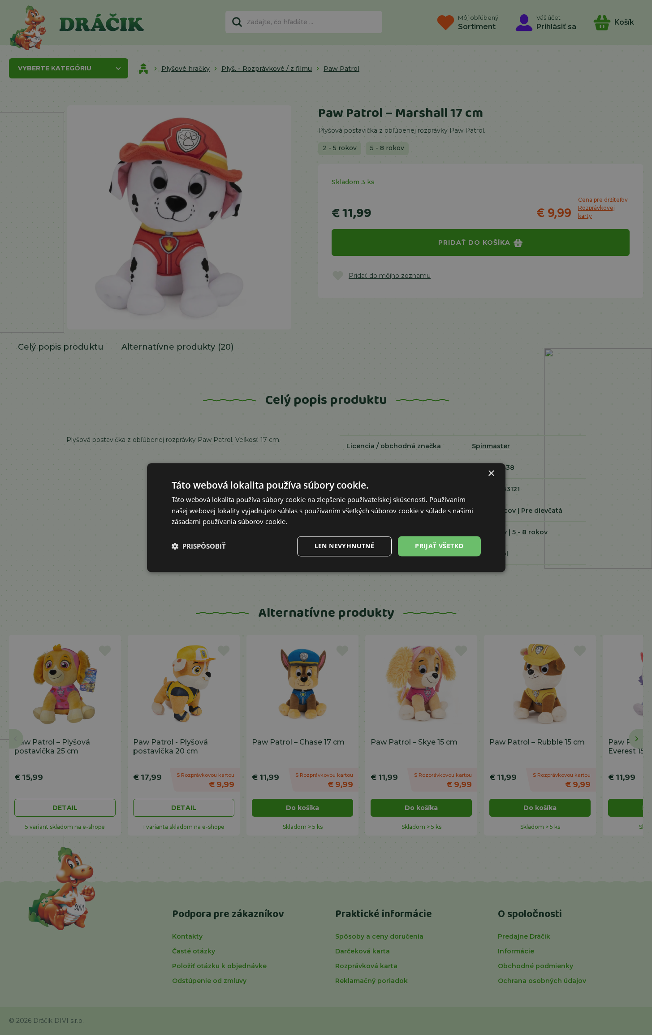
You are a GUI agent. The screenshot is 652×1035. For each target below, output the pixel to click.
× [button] (491, 473)
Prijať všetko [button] (439, 545)
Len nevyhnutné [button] (345, 545)
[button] (199, 546)
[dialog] (326, 517)
